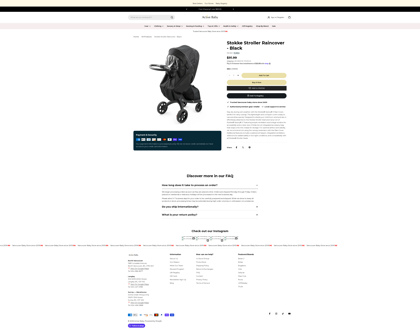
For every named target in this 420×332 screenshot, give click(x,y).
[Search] (172, 17)
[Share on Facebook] (236, 147)
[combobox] (151, 17)
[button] (186, 9)
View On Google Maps (139, 268)
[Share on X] (243, 147)
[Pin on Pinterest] (249, 147)
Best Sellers (197, 3)
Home (136, 37)
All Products (147, 37)
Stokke (237, 53)
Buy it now (256, 82)
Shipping (230, 61)
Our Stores (209, 3)
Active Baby (139, 321)
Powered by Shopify (153, 321)
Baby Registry (221, 3)
